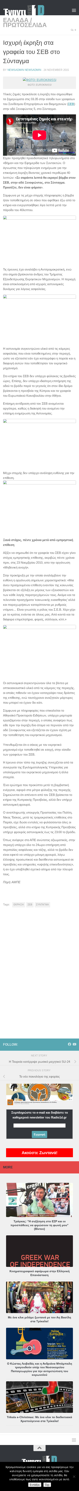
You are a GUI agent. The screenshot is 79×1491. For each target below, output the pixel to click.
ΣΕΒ (30, 904)
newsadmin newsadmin (24, 69)
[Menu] (74, 10)
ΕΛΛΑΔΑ (16, 20)
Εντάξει (35, 1484)
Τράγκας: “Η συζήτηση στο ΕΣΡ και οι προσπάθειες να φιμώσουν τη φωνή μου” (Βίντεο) (39, 1225)
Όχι (47, 1484)
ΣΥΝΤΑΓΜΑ (42, 904)
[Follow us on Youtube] (74, 1044)
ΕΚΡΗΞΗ (19, 904)
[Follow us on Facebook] (69, 1044)
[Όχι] (74, 1477)
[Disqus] (39, 967)
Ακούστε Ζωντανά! (40, 1152)
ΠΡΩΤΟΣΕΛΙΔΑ (25, 25)
